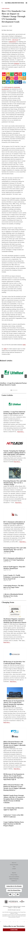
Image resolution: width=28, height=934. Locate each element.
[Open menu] (26, 3)
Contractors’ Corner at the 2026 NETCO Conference (13, 816)
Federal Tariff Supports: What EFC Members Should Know (14, 567)
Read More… (20, 431)
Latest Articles (5, 8)
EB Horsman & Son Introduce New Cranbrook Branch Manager (14, 662)
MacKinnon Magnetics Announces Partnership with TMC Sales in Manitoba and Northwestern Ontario (14, 620)
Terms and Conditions (14, 876)
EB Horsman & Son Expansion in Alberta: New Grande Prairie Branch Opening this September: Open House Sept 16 (13, 703)
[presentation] (14, 372)
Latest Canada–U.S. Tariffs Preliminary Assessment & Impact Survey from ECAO (14, 577)
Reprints (14, 872)
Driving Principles (14, 864)
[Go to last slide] (2, 376)
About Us (14, 862)
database (16, 63)
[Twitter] (14, 894)
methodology (12, 41)
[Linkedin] (17, 894)
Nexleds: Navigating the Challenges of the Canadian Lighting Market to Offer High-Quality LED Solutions (14, 452)
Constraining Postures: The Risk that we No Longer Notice (13, 586)
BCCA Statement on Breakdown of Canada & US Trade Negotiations (14, 522)
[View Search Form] (2, 2)
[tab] (12, 390)
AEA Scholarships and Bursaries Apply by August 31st (13, 808)
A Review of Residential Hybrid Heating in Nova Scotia (13, 595)
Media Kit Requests (14, 878)
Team (14, 866)
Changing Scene (8, 602)
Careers (14, 868)
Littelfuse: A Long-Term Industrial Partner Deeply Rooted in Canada (13, 384)
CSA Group (15, 39)
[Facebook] (10, 894)
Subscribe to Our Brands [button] (14, 886)
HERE (24, 344)
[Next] (26, 376)
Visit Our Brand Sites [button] (14, 890)
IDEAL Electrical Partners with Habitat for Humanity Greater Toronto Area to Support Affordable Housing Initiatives (14, 744)
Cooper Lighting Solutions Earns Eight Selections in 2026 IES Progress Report (13, 823)
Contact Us (14, 880)
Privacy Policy (14, 874)
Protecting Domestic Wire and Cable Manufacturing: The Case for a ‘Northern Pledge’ (14, 482)
